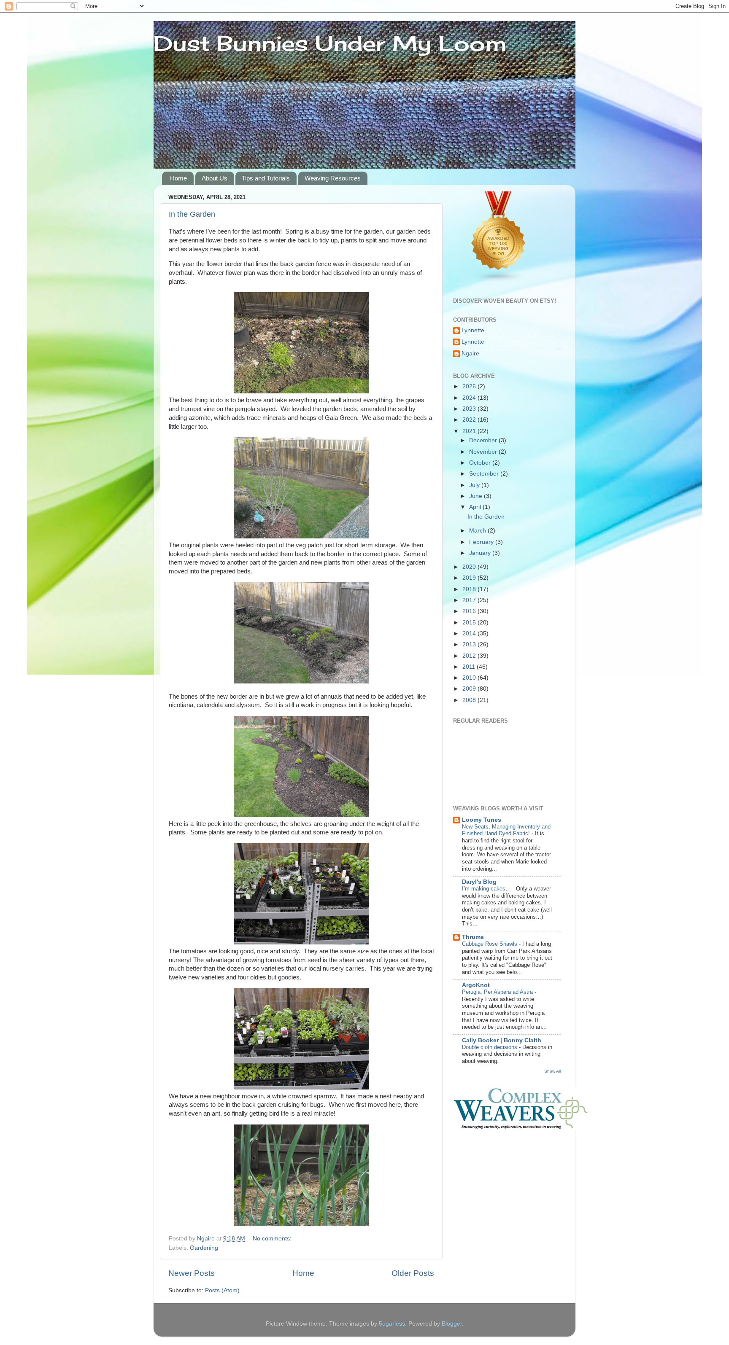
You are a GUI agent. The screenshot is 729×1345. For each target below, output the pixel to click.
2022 (470, 420)
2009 (470, 689)
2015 (470, 622)
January (480, 553)
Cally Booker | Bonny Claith (501, 1040)
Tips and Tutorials (266, 178)
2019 (470, 578)
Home (178, 178)
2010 (470, 678)
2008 (470, 700)
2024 (470, 398)
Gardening (204, 1248)
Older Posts (413, 1273)
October (480, 463)
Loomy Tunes (481, 820)
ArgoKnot (476, 985)
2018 (470, 589)
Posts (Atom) (222, 1290)
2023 (470, 409)
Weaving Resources (333, 178)
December (484, 440)
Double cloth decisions (490, 1047)
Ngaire (470, 353)
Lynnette (473, 330)
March (478, 530)
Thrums (473, 937)
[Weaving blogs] (498, 280)
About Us (214, 178)
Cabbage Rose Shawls (490, 944)
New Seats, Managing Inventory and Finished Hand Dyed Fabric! (506, 830)
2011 (469, 667)
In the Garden (192, 214)
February (482, 542)
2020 (470, 567)
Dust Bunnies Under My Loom (330, 43)
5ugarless (392, 1324)
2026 (470, 386)
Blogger (452, 1324)
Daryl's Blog (479, 882)
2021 (470, 431)
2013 (470, 644)
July (475, 485)
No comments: (273, 1238)
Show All (552, 1071)
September (484, 474)
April (476, 507)
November (484, 452)
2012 (470, 656)
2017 (470, 600)
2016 (470, 611)
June (476, 496)
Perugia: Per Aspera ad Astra (498, 992)
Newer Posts (191, 1273)
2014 (470, 633)
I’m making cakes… (487, 888)
